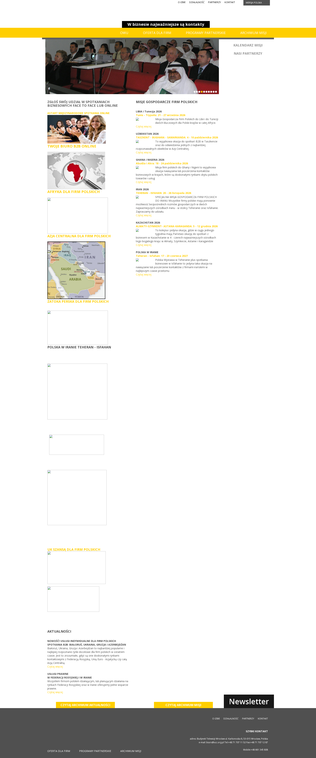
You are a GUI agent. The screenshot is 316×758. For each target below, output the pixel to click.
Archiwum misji (253, 33)
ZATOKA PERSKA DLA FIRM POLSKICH (78, 301)
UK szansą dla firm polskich (73, 549)
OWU (124, 33)
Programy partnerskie (206, 33)
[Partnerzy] (248, 108)
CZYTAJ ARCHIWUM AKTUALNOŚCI (85, 705)
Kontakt (230, 2)
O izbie (182, 2)
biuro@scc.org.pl (215, 742)
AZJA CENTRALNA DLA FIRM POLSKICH (79, 236)
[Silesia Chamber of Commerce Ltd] (68, 16)
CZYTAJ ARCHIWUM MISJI (183, 705)
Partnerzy (214, 2)
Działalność (196, 2)
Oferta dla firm (157, 33)
